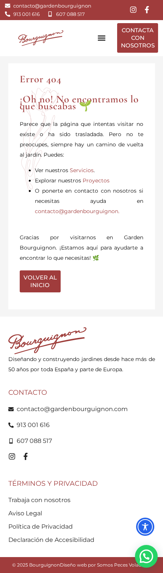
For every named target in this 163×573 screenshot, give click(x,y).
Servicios (82, 170)
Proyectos (96, 180)
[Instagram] (133, 9)
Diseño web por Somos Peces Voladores (105, 565)
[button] (101, 38)
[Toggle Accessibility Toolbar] (145, 526)
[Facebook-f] (146, 9)
